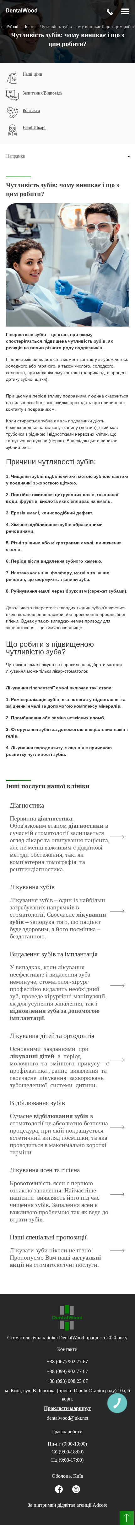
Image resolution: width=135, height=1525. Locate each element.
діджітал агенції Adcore (82, 1505)
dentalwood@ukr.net (67, 1418)
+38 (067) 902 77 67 (67, 1361)
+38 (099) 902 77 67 (67, 1371)
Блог (29, 26)
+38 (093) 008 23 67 (67, 1381)
